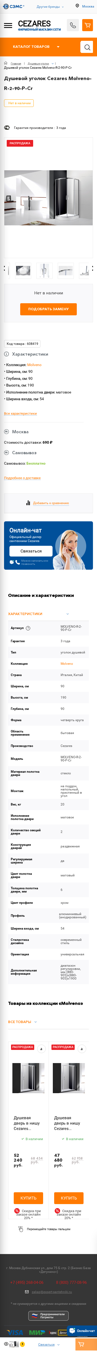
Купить (28, 1198)
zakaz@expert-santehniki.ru (52, 1292)
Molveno (34, 365)
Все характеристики (20, 414)
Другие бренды (48, 6)
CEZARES (39, 25)
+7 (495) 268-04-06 (26, 1282)
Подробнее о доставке (22, 478)
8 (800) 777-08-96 (71, 1282)
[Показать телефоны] (73, 25)
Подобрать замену (48, 309)
